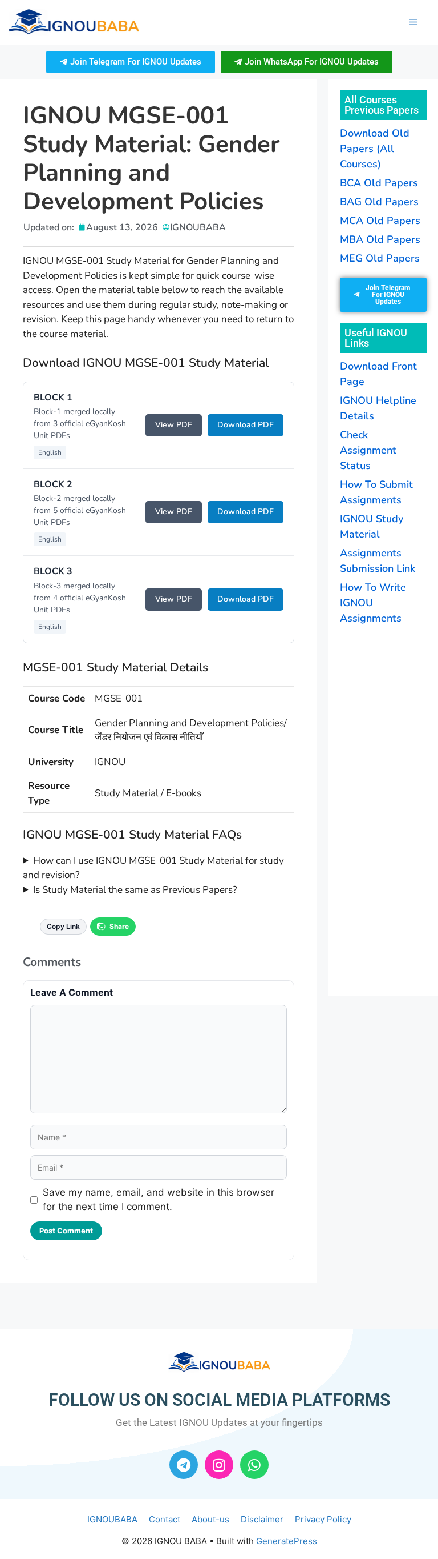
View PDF (173, 424)
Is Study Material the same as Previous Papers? (135, 889)
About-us (210, 1519)
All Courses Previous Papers (381, 105)
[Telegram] (183, 1464)
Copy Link (63, 926)
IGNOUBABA (112, 1519)
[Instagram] (219, 1464)
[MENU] (413, 22)
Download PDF (245, 424)
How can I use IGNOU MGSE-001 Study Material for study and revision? (153, 868)
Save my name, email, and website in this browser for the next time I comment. (158, 1200)
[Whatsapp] (254, 1464)
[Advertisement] (389, 809)
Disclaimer (262, 1519)
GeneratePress (286, 1541)
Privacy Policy (323, 1519)
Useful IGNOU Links (375, 338)
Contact (164, 1519)
